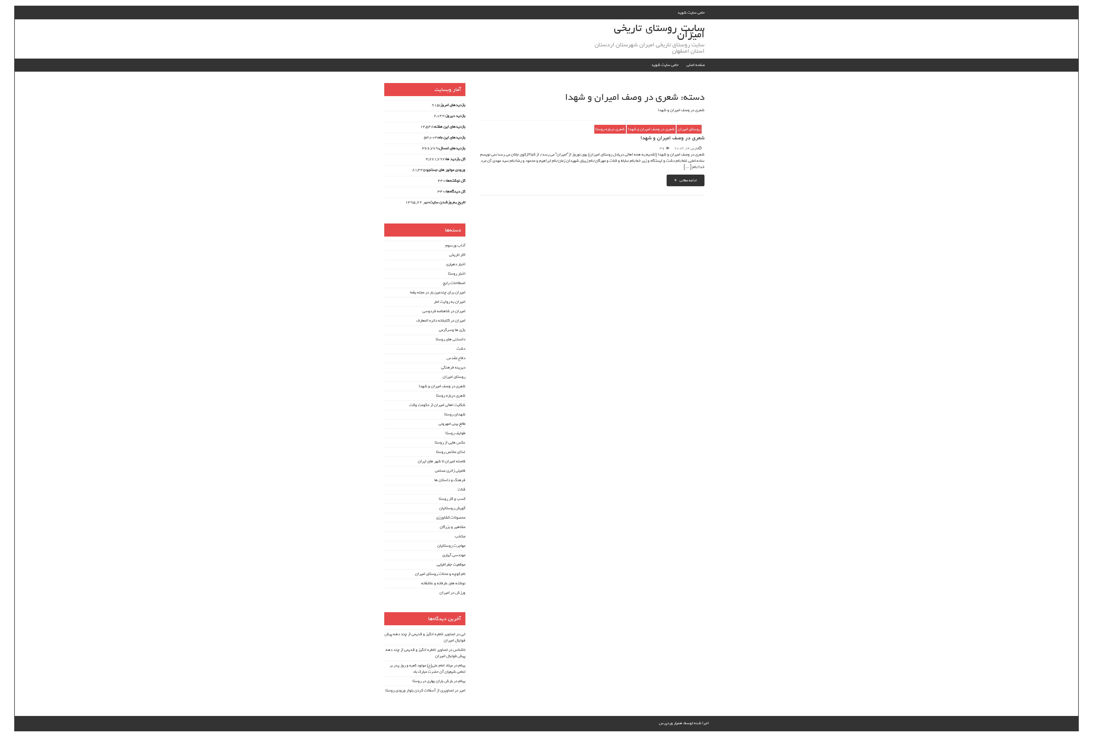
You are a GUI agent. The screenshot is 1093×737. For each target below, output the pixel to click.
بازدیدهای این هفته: (449, 127)
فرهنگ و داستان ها (449, 480)
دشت (461, 348)
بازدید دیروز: (455, 116)
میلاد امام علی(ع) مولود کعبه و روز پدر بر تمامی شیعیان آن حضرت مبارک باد (427, 668)
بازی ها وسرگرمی (452, 330)
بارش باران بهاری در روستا (432, 681)
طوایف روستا (455, 433)
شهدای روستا (454, 414)
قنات (461, 489)
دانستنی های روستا (450, 339)
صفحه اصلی (696, 65)
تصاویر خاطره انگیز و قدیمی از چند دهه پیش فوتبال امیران (425, 637)
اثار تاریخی (457, 255)
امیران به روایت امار (449, 302)
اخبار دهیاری (455, 264)
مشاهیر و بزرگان (452, 527)
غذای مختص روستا (450, 452)
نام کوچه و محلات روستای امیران (440, 574)
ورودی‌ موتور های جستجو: (445, 170)
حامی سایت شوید (691, 12)
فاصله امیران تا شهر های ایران (441, 461)
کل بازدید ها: (455, 159)
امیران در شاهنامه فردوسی (443, 311)
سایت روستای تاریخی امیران (659, 31)
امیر (462, 690)
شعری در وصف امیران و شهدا (672, 138)
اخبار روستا (456, 273)
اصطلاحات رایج (454, 283)
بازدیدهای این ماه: (451, 137)
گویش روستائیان (452, 508)
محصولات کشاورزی (450, 517)
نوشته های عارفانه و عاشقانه (443, 583)
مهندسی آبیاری (453, 555)
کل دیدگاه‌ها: (455, 192)
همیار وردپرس (670, 723)
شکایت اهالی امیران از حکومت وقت (437, 405)
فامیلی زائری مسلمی (450, 470)
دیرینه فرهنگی (453, 367)
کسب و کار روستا (452, 499)
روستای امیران (689, 129)
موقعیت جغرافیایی (451, 564)
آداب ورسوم (455, 245)
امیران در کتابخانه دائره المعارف (440, 320)
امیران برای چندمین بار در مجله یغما (437, 292)
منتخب (460, 536)
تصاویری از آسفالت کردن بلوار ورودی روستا (419, 690)
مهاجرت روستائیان (451, 546)
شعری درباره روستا (610, 129)
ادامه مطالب (687, 180)
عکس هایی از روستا (450, 442)
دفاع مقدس (456, 358)
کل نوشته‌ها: (455, 181)
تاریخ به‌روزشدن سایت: (446, 202)
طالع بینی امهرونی (452, 424)
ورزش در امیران (452, 592)
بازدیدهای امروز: (452, 105)
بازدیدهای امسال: (451, 148)
